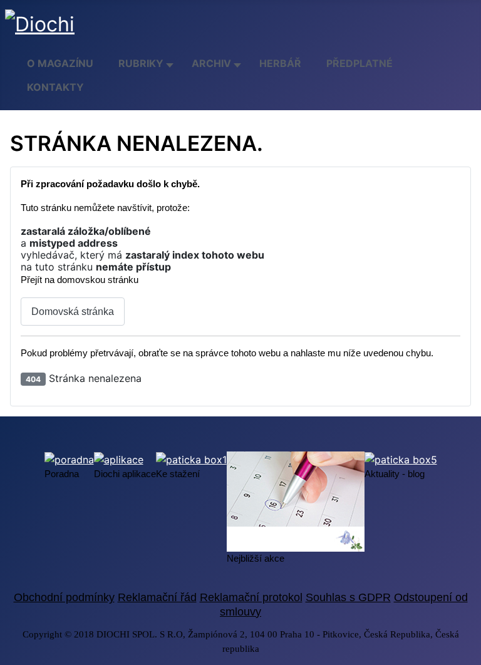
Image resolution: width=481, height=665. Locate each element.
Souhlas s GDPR (348, 597)
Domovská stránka (72, 311)
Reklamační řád (157, 597)
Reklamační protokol (251, 597)
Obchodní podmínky (64, 597)
